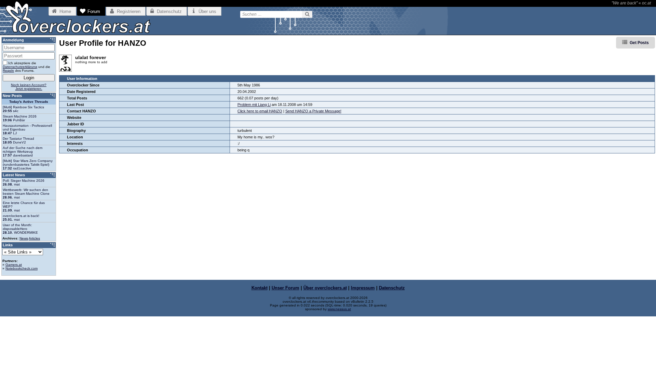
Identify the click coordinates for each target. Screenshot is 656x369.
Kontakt (259, 287)
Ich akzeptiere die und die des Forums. (26, 66)
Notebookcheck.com (21, 268)
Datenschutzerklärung (20, 67)
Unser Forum (285, 287)
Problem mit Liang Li (254, 104)
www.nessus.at (339, 309)
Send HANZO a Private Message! (313, 111)
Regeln (8, 70)
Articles (34, 238)
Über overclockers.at (325, 287)
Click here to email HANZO (259, 111)
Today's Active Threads (28, 102)
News (23, 238)
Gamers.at (13, 264)
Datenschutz (392, 287)
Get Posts (639, 42)
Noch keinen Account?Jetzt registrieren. (28, 87)
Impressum (363, 287)
